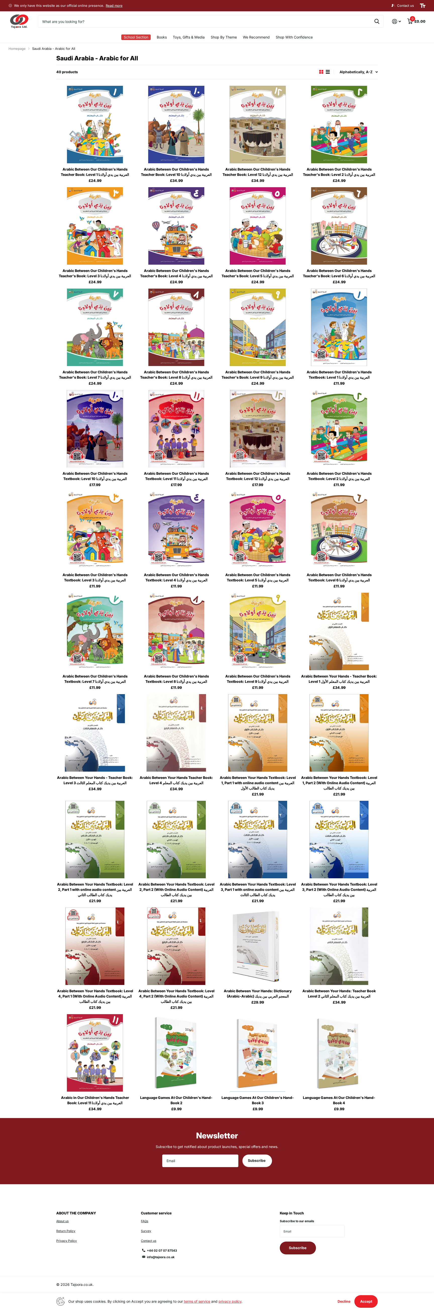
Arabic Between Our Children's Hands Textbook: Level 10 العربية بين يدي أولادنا (95, 476)
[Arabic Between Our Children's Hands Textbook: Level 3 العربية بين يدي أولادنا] (95, 530)
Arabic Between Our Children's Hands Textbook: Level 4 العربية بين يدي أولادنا (176, 577)
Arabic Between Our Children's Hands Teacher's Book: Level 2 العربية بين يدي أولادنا (339, 172)
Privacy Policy (66, 1241)
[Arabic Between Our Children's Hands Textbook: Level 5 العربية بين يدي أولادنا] (257, 530)
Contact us (148, 1241)
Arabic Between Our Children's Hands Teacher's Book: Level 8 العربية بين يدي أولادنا (176, 374)
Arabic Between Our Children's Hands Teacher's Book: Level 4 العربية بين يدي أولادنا (176, 273)
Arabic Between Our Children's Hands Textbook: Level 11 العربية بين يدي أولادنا (176, 476)
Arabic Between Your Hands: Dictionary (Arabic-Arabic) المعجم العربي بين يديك (258, 993)
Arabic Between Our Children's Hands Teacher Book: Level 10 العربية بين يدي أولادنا (176, 172)
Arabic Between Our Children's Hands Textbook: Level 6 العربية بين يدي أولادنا (339, 577)
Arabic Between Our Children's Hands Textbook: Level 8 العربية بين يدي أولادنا (176, 679)
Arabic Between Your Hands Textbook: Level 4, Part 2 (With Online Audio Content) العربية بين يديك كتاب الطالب (176, 996)
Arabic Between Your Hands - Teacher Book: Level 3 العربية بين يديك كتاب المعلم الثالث (95, 780)
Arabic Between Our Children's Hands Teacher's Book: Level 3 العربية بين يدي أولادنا (95, 273)
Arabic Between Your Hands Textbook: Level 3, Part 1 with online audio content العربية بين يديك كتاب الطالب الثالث (258, 889)
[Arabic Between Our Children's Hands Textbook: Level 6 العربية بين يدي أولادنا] (339, 530)
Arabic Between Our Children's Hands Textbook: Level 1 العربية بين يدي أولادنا (339, 374)
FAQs (144, 1221)
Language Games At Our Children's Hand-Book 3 (258, 1100)
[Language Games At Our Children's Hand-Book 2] (176, 1053)
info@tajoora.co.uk (161, 1257)
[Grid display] (321, 72)
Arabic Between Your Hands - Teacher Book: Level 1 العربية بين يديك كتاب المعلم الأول (339, 679)
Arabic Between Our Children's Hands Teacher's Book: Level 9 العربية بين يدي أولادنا (258, 374)
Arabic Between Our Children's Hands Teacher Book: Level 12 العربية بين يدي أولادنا (258, 172)
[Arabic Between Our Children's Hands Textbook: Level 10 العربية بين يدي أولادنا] (95, 428)
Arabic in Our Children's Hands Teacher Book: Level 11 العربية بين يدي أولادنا (95, 1100)
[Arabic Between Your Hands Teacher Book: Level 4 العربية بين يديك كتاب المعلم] (176, 733)
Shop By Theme (224, 37)
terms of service (197, 1301)
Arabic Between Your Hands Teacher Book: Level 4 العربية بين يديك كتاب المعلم (176, 780)
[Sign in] (396, 21)
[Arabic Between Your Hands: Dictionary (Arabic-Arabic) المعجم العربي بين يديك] (257, 946)
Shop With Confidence (294, 37)
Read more (114, 6)
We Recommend (256, 37)
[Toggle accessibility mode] (422, 6)
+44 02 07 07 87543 (162, 1250)
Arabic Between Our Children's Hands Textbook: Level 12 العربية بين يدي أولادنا (257, 476)
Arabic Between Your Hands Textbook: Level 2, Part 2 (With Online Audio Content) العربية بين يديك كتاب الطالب (176, 889)
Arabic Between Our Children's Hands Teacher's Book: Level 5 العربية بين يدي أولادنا (258, 273)
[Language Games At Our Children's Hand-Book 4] (339, 1053)
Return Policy (65, 1231)
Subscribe (257, 1160)
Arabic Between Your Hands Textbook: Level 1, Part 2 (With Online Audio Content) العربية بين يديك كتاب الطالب (339, 782)
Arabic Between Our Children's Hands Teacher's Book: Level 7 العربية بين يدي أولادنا (95, 374)
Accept (366, 1301)
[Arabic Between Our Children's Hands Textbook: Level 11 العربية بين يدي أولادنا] (176, 428)
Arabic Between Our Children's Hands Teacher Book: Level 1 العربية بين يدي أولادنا (95, 172)
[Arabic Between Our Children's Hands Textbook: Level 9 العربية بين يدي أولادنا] (257, 631)
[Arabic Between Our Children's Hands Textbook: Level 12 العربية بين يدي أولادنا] (257, 428)
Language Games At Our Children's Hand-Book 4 (339, 1100)
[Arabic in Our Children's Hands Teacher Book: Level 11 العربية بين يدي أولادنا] (95, 1053)
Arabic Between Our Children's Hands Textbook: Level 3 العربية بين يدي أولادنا (95, 577)
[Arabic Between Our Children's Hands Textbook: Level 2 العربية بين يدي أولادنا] (339, 428)
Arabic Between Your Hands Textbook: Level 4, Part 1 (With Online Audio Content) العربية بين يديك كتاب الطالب (95, 996)
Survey (146, 1231)
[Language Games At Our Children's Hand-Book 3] (257, 1053)
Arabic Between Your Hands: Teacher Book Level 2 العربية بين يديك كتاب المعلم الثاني (339, 993)
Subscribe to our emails (297, 1221)
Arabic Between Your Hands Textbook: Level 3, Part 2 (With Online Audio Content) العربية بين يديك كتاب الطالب (339, 889)
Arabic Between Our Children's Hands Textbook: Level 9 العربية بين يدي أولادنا (257, 679)
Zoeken (377, 21)
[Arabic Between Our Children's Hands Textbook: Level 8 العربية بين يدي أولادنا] (176, 631)
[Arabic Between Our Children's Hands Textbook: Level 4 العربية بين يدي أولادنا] (176, 530)
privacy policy (230, 1301)
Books (162, 37)
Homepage (17, 49)
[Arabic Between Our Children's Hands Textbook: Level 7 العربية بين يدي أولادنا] (95, 631)
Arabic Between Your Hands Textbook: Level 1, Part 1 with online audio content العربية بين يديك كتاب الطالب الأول (258, 782)
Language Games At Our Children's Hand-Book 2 (176, 1100)
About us (62, 1221)
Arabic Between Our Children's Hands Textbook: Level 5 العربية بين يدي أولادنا (257, 577)
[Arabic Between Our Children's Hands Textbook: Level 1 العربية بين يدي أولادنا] (339, 327)
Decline (344, 1301)
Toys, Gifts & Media (189, 37)
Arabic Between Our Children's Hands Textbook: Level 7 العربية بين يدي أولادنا (95, 679)
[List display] (328, 72)
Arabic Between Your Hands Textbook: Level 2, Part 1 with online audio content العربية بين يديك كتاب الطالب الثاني (95, 889)
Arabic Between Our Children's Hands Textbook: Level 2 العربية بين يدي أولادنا (339, 476)
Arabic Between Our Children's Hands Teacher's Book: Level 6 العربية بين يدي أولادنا (339, 273)
